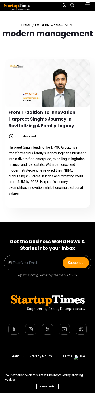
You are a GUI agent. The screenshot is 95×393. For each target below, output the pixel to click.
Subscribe (76, 263)
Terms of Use (73, 356)
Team (14, 356)
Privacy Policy (40, 356)
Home (26, 25)
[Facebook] (13, 329)
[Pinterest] (81, 329)
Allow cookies (47, 386)
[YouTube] (64, 329)
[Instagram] (30, 329)
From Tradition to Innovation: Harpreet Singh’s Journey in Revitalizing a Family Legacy (42, 119)
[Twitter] (47, 329)
